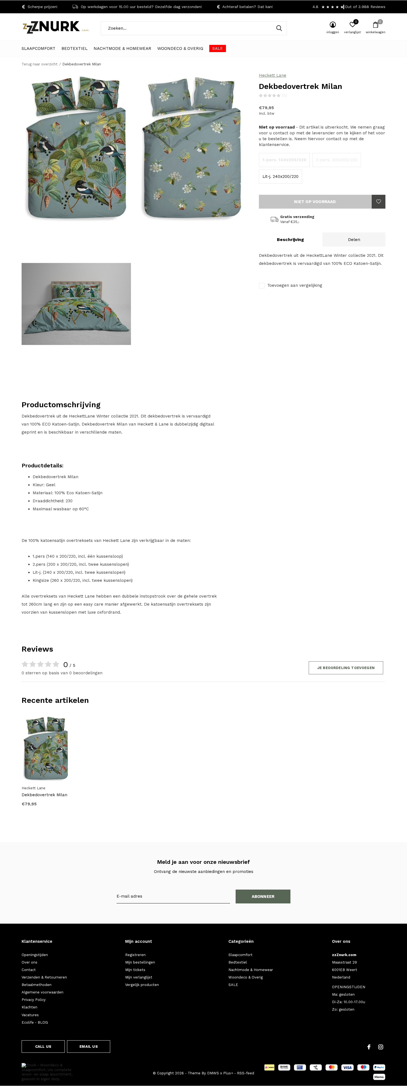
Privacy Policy (34, 1000)
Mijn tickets (135, 970)
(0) (284, 95)
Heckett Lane (272, 75)
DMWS (213, 1073)
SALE (217, 48)
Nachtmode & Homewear (122, 48)
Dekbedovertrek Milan (44, 794)
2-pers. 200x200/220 (336, 159)
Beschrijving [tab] (290, 239)
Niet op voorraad (315, 201)
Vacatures (30, 1015)
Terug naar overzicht (40, 64)
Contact (29, 970)
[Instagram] (380, 1047)
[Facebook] (368, 1047)
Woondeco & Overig (180, 48)
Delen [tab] (354, 239)
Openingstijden (35, 955)
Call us (43, 1046)
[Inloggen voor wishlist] (378, 202)
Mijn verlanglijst (138, 977)
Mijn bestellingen (140, 962)
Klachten (29, 1007)
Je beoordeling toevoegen (346, 668)
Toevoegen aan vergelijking (294, 285)
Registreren (135, 955)
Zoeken (279, 28)
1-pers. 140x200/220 (284, 159)
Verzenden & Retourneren (44, 977)
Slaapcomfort (38, 48)
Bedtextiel (74, 48)
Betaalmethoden (36, 985)
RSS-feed (245, 1073)
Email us (88, 1046)
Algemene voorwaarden (42, 992)
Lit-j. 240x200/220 (280, 176)
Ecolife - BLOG (35, 1022)
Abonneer (263, 896)
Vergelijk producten (142, 985)
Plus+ (228, 1073)
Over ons (29, 962)
